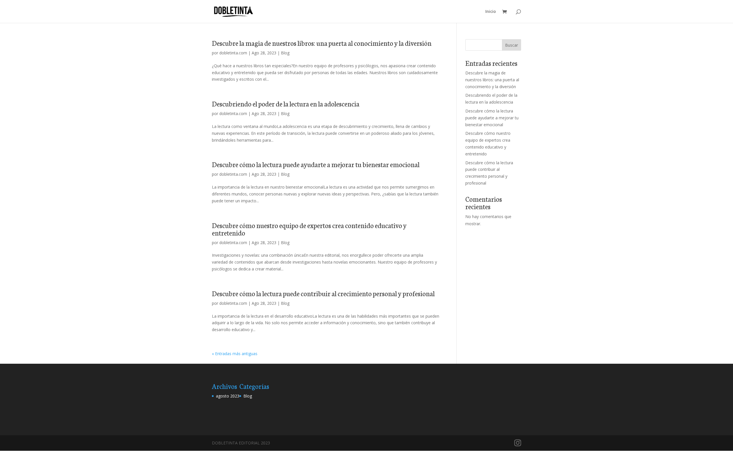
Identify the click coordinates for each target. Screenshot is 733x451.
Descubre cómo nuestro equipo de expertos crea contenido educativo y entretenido (309, 228)
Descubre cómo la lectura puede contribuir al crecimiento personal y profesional (323, 293)
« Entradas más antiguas (234, 353)
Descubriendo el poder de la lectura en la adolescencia (285, 103)
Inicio (490, 11)
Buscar (511, 45)
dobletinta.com (233, 53)
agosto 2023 (227, 396)
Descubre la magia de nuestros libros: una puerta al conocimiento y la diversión (321, 43)
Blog (285, 53)
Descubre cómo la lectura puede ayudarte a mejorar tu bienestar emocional (315, 164)
